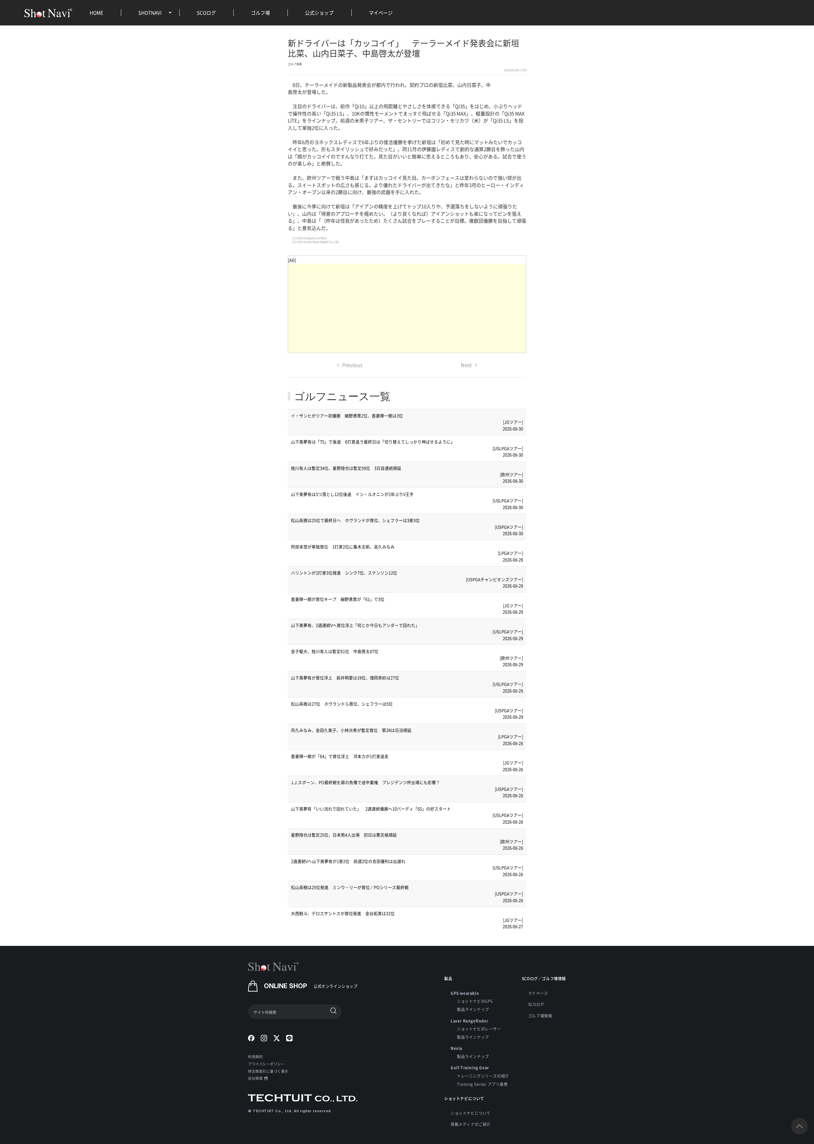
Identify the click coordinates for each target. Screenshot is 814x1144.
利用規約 (255, 1056)
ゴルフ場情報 (540, 1015)
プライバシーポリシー (266, 1063)
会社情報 (255, 1078)
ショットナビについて (471, 1113)
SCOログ (206, 12)
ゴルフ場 (260, 12)
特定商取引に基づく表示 (268, 1071)
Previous (352, 365)
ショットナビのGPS (475, 1001)
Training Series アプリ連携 (482, 1084)
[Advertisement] (407, 308)
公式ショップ (319, 12)
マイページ (381, 12)
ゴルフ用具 (295, 64)
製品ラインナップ (473, 1009)
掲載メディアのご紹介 (471, 1124)
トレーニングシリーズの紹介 (483, 1075)
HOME (96, 12)
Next (466, 365)
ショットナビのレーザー (479, 1028)
